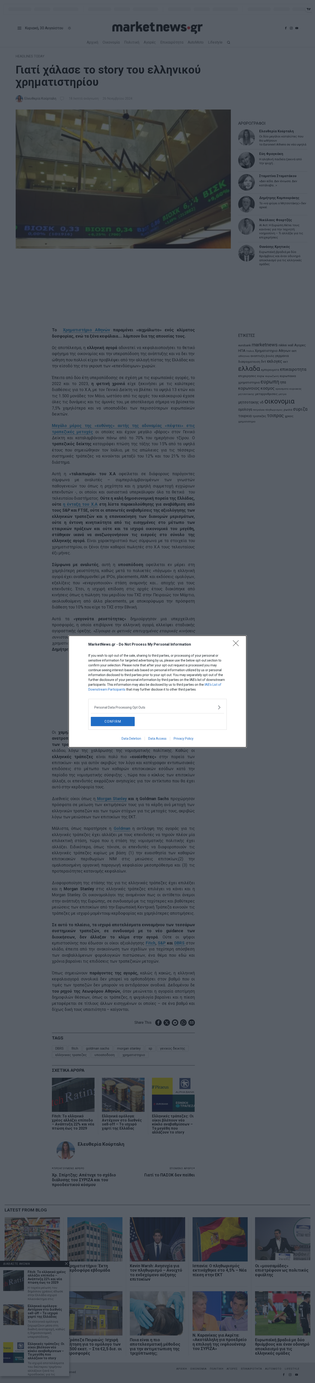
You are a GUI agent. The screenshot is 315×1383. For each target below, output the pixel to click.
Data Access (157, 738)
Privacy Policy (183, 738)
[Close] (237, 644)
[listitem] (157, 707)
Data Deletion (131, 738)
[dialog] (157, 691)
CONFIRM (112, 721)
